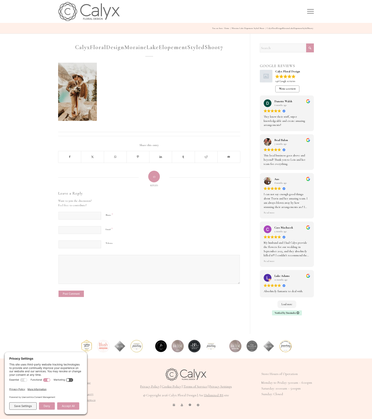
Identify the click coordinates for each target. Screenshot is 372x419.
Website (109, 243)
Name (109, 214)
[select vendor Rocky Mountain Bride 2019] (120, 346)
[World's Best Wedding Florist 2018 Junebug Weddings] (86, 346)
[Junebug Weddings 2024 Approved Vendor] (161, 346)
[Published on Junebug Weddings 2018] (285, 346)
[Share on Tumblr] (183, 157)
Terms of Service (195, 386)
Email (109, 229)
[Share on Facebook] (69, 157)
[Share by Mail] (229, 157)
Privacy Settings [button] (220, 386)
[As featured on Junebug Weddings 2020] (136, 346)
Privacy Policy (150, 386)
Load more (286, 304)
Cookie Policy (171, 386)
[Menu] (309, 11)
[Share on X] (92, 157)
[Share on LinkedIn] (160, 157)
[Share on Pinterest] (138, 157)
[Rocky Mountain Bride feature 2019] (268, 346)
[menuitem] (309, 11)
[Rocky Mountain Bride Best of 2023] (235, 346)
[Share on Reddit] (206, 157)
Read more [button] (269, 212)
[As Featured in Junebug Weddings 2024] (211, 346)
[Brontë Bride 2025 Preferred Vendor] (194, 346)
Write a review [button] (287, 88)
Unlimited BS (213, 395)
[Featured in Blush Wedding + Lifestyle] (103, 346)
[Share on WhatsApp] (115, 157)
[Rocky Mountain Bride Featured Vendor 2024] (177, 346)
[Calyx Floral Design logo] (89, 11)
